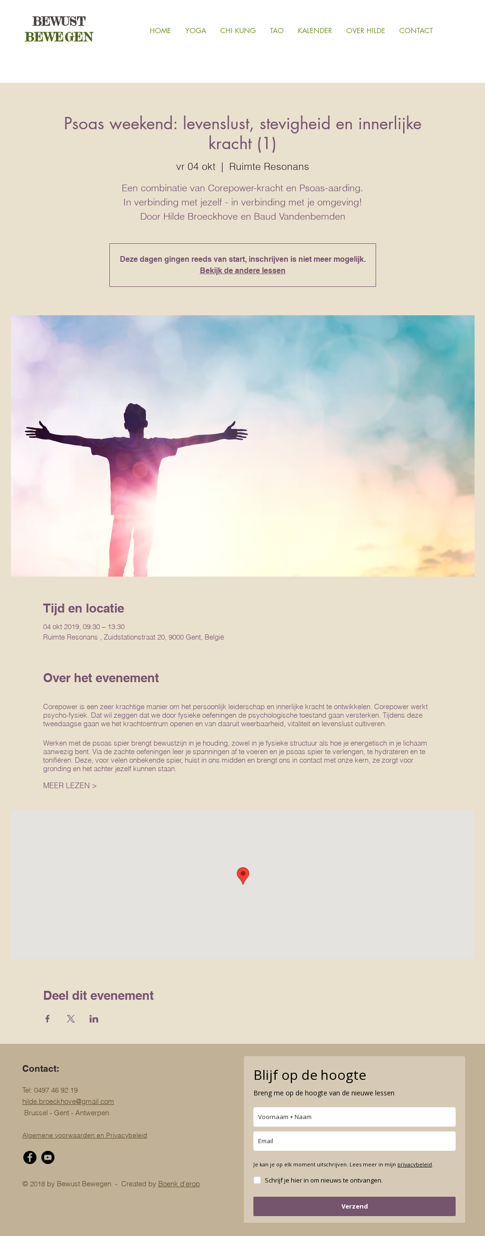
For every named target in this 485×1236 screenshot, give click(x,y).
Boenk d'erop (179, 1183)
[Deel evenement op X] (70, 1019)
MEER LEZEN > (70, 785)
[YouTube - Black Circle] (47, 1157)
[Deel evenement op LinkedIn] (94, 1019)
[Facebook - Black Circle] (29, 1157)
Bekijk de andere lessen (243, 270)
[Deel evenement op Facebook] (47, 1019)
